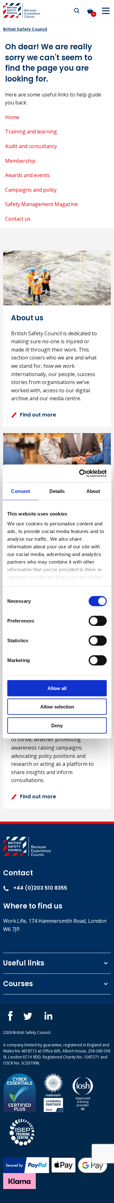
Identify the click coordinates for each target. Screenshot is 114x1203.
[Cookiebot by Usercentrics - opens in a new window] (80, 473)
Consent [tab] (20, 491)
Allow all (57, 688)
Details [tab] (57, 491)
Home (12, 117)
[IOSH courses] (83, 1092)
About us (27, 318)
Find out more (38, 414)
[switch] (98, 621)
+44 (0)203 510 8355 (39, 888)
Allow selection (57, 706)
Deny (57, 725)
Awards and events (27, 175)
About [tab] (93, 491)
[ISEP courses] (22, 1131)
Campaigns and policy (31, 189)
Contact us (17, 218)
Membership (20, 160)
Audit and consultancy (31, 146)
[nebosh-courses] (53, 1092)
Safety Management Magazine (41, 204)
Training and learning (31, 131)
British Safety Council (25, 29)
